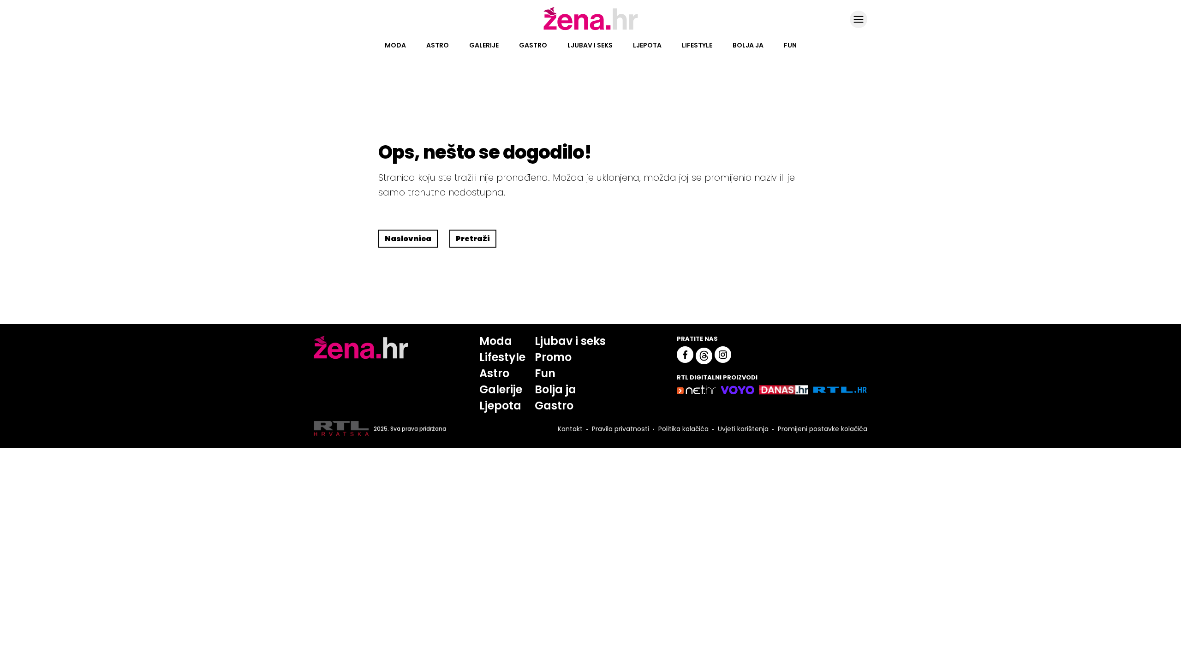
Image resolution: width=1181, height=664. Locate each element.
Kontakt (570, 429)
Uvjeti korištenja (743, 429)
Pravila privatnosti (620, 429)
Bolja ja (748, 45)
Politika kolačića (683, 429)
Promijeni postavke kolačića (822, 429)
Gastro (533, 45)
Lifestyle (697, 45)
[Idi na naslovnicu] (590, 29)
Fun (790, 45)
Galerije (484, 45)
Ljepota (647, 45)
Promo (553, 357)
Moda (395, 45)
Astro (437, 45)
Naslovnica (408, 238)
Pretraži (473, 238)
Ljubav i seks (590, 45)
